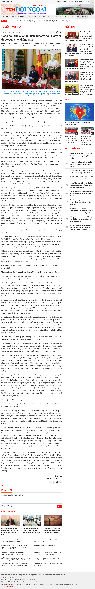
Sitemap (81, 1)
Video (71, 1)
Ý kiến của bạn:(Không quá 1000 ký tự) (12, 495)
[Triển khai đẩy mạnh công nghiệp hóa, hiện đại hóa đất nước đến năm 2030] (53, 521)
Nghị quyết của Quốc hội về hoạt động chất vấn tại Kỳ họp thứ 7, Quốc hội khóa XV (47, 553)
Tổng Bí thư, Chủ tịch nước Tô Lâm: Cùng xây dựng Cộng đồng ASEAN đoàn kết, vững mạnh (81, 185)
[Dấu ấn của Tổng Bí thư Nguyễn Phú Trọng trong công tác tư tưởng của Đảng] (10, 521)
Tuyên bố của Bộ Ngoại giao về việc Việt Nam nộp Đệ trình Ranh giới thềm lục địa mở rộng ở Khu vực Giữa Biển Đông (15, 547)
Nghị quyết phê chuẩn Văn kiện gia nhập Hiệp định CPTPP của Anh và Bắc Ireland (15, 553)
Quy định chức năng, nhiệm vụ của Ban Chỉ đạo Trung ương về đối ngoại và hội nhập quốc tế (81, 227)
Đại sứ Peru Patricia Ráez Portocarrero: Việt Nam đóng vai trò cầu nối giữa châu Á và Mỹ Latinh (81, 210)
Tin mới (4, 21)
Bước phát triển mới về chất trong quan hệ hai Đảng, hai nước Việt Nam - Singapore (81, 219)
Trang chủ (59, 1)
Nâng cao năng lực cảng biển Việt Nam (45, 545)
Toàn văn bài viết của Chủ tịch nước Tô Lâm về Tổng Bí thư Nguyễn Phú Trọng (15, 540)
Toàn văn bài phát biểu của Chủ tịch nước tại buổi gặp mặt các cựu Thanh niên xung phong (15, 564)
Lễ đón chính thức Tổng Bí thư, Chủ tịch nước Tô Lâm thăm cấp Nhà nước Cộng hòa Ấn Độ (87, 140)
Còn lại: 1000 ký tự (6, 506)
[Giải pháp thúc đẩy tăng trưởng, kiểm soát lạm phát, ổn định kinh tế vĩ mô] (32, 521)
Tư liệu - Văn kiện (11, 26)
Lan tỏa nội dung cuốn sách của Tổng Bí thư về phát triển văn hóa (47, 559)
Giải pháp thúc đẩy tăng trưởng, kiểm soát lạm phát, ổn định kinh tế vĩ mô (31, 530)
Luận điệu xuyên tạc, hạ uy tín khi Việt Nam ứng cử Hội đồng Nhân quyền (81, 156)
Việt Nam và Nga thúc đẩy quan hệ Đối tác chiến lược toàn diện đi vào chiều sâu (81, 202)
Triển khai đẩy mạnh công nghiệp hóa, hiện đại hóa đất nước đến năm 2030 (52, 530)
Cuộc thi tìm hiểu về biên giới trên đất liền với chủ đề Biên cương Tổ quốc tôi (81, 164)
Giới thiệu (66, 1)
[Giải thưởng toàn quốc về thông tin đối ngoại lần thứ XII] (79, 112)
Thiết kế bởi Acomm (7, 586)
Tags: (2, 485)
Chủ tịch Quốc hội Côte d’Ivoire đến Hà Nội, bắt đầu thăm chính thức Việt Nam (81, 194)
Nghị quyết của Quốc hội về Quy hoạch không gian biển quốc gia (47, 540)
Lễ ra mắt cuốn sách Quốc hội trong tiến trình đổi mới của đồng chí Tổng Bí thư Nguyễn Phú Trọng (16, 559)
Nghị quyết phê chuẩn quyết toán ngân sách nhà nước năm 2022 (48, 564)
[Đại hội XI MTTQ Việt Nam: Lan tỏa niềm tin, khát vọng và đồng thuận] (71, 130)
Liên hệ (87, 1)
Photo (76, 1)
